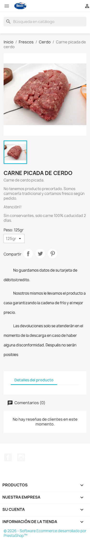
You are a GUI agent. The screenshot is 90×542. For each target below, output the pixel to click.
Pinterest (52, 253)
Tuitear (40, 253)
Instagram (21, 457)
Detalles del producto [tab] (34, 380)
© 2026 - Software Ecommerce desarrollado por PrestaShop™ (45, 533)
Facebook (8, 457)
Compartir (28, 253)
